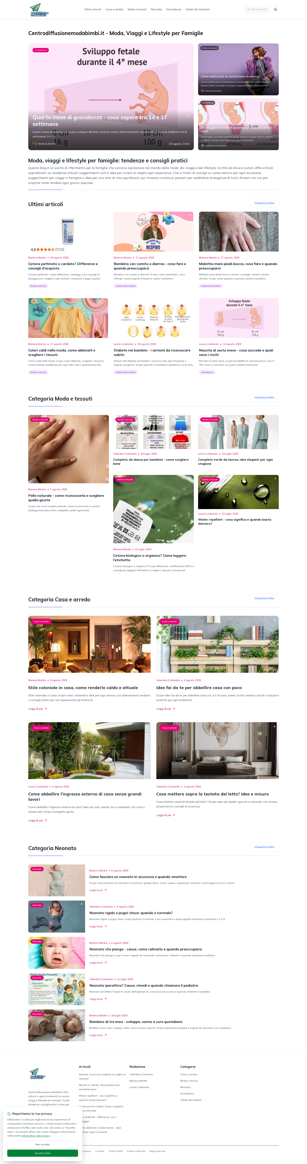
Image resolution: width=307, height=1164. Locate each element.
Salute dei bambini (197, 9)
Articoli (85, 1067)
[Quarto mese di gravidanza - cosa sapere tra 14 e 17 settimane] (111, 96)
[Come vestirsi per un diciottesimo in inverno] (238, 69)
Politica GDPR (116, 1151)
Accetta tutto (42, 1153)
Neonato (156, 9)
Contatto (99, 1151)
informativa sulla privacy (36, 1135)
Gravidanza (173, 9)
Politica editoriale (136, 1151)
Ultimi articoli (92, 9)
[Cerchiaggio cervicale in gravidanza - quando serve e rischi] (238, 124)
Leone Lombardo (123, 344)
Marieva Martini (37, 257)
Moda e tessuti (137, 9)
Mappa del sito (157, 1151)
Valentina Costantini (125, 453)
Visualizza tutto (264, 203)
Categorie (188, 1067)
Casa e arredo (114, 9)
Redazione (137, 1067)
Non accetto (43, 1144)
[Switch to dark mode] (275, 9)
